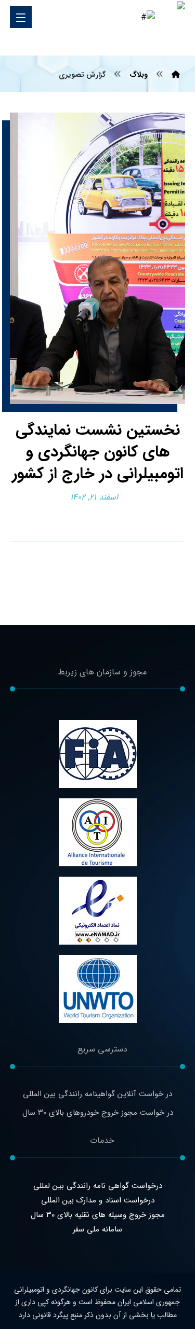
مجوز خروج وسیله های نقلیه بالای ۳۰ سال (98, 1215)
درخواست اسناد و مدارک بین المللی (97, 1200)
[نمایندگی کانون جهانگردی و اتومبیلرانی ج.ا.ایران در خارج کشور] (170, 28)
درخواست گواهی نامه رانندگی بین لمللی (97, 1186)
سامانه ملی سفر (97, 1229)
